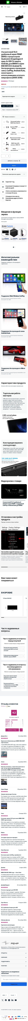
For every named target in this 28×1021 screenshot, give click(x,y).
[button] (2, 6)
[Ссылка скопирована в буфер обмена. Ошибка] (15, 169)
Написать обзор (12, 730)
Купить (14, 165)
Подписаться (14, 984)
